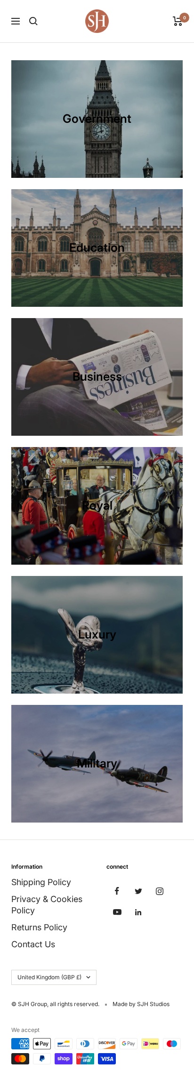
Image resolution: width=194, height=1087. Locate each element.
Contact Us (33, 944)
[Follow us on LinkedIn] (138, 912)
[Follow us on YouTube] (117, 912)
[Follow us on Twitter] (138, 891)
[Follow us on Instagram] (159, 891)
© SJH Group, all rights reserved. (55, 1003)
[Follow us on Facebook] (117, 891)
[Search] (33, 21)
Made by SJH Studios (141, 1003)
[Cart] (178, 21)
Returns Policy (39, 927)
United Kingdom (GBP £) (49, 977)
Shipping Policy (41, 882)
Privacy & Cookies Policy (46, 904)
